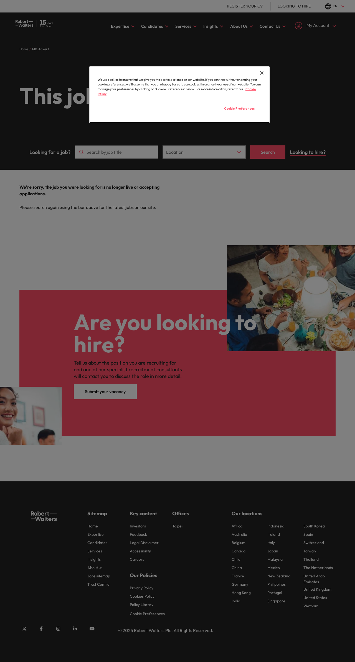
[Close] (262, 73)
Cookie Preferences (239, 108)
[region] (179, 94)
